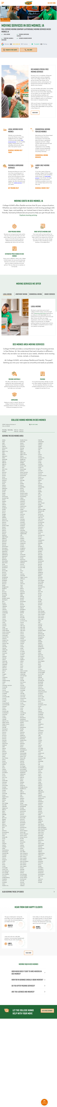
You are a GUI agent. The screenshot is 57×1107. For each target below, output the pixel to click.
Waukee (40, 808)
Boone (4, 569)
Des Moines (5, 758)
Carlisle (4, 616)
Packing (42, 379)
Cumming (4, 714)
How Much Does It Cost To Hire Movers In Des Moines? (27, 972)
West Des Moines (42, 829)
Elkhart (4, 821)
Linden (21, 679)
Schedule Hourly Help (42, 188)
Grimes (22, 488)
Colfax (4, 679)
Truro (39, 751)
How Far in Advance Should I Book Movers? (27, 979)
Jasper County (23, 577)
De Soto (4, 735)
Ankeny (4, 485)
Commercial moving (35, 294)
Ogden (40, 446)
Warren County (42, 797)
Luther (21, 711)
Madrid (22, 722)
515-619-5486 (52, 3)
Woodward (41, 871)
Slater (39, 663)
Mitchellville (23, 806)
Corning (4, 695)
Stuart (39, 706)
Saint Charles (41, 614)
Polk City (40, 517)
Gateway (22, 446)
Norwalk (22, 880)
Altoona (4, 472)
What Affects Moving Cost (42, 231)
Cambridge (5, 612)
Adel (3, 443)
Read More (28, 953)
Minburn (22, 798)
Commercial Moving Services (41, 156)
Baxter (4, 527)
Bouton (4, 572)
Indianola (22, 562)
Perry (39, 496)
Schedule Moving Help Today (15, 151)
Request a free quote (11, 50)
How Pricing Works (14, 231)
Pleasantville (41, 511)
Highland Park (23, 532)
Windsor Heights (42, 858)
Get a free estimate (47, 1011)
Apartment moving (21, 294)
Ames (3, 477)
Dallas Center (5, 722)
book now (35, 113)
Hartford (22, 514)
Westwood (40, 840)
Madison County (24, 721)
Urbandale (40, 761)
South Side (41, 674)
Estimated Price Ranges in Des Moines (14, 255)
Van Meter (40, 767)
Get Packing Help (13, 188)
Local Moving (7, 294)
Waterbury (40, 801)
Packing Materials (14, 379)
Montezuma (23, 816)
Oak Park (22, 884)
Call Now (29, 50)
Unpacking (14, 400)
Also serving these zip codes (13, 892)
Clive (3, 672)
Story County (41, 700)
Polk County (41, 519)
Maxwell (22, 763)
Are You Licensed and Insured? (23, 991)
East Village (5, 803)
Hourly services (49, 294)
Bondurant (5, 567)
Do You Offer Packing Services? (23, 985)
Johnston (22, 583)
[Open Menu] (2, 3)
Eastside (4, 805)
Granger (22, 477)
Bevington (4, 548)
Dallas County (5, 724)
